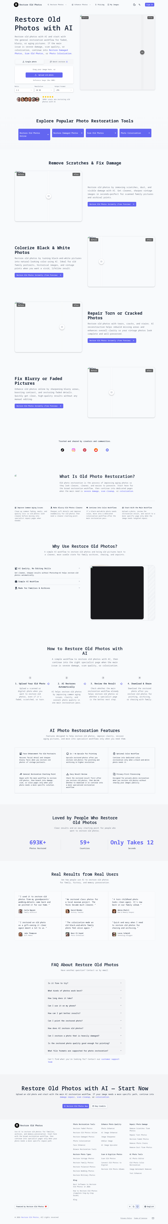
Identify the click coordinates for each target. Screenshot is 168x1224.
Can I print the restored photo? (65, 1020)
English (150, 1206)
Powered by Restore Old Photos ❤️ (31, 1206)
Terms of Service (140, 1218)
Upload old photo (45, 75)
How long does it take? (60, 998)
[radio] (130, 1206)
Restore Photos (57, 4)
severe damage (91, 491)
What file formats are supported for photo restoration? (78, 1051)
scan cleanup (107, 491)
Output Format (60, 86)
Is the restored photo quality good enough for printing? (79, 1043)
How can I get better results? (64, 1013)
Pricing (101, 4)
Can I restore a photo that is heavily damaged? (73, 1035)
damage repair (67, 1097)
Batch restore (59, 62)
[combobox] (24, 90)
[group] (133, 1206)
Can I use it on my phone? (62, 1005)
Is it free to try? (58, 983)
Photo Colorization (60, 53)
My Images (114, 4)
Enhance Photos (81, 4)
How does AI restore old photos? (65, 1028)
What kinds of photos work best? (65, 990)
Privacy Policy (126, 1218)
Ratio (17, 86)
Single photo (31, 62)
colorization (126, 491)
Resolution (39, 86)
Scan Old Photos (34, 53)
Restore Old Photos (30, 1217)
